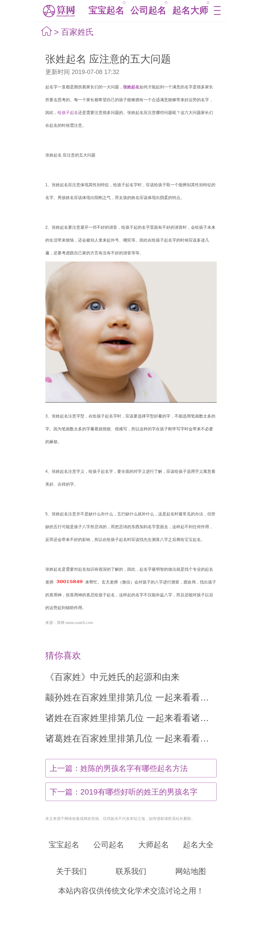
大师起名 (153, 844)
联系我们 (131, 871)
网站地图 (190, 871)
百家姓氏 (77, 32)
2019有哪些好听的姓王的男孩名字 (124, 792)
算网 (58, 11)
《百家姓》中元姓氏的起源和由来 (112, 677)
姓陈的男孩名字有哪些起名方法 (119, 768)
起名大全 (198, 844)
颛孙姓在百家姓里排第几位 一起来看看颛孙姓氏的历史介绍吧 (131, 697)
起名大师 (190, 10)
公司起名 (148, 10)
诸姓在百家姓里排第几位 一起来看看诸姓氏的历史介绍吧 (131, 718)
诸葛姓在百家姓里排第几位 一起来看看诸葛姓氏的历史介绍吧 (131, 738)
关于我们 (71, 871)
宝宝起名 (106, 10)
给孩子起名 (68, 112)
